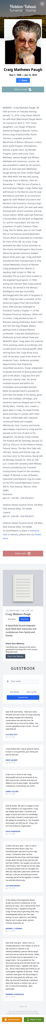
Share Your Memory (15, 656)
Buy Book (24, 619)
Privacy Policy (16, 1013)
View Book (12, 619)
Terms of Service (29, 1013)
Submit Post (23, 697)
